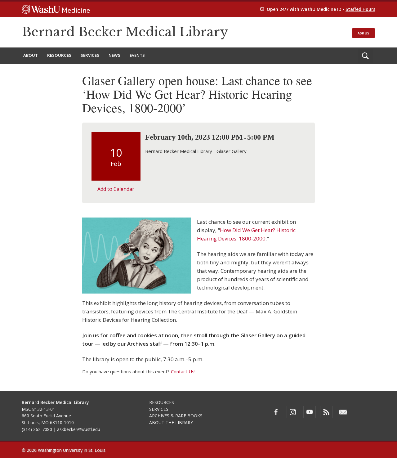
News (114, 55)
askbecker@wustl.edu (78, 429)
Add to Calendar (115, 189)
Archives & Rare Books (176, 416)
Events (137, 55)
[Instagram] (293, 412)
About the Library (171, 422)
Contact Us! (183, 371)
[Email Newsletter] (343, 412)
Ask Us (363, 33)
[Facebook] (276, 412)
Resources (59, 55)
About (30, 55)
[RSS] (326, 412)
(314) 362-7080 (37, 429)
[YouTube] (309, 412)
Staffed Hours (360, 9)
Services (90, 55)
